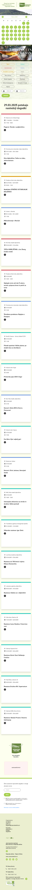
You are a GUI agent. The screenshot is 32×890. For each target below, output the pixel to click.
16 (27, 31)
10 (3, 31)
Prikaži (5, 95)
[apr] (26, 17)
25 (7, 39)
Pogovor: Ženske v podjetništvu (14, 127)
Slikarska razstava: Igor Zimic (13, 530)
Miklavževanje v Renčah (12, 221)
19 (11, 35)
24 (3, 39)
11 (7, 31)
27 (15, 39)
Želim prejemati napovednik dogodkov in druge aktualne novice (15, 878)
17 (3, 35)
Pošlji (7, 794)
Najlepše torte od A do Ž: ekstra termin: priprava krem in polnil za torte (15, 285)
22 (23, 35)
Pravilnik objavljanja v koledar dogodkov (9, 829)
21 (19, 35)
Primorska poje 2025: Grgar (13, 377)
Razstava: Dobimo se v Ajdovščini (15, 593)
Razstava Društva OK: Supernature (15, 686)
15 (23, 31)
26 (11, 39)
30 (27, 39)
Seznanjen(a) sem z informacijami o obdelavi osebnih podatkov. (13, 804)
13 (15, 31)
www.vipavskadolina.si (12, 856)
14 (19, 31)
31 (3, 43)
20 (15, 35)
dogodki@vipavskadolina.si (13, 825)
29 (23, 39)
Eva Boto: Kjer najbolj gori (12, 439)
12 (11, 31)
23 (27, 35)
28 (19, 39)
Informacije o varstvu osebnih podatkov (11, 807)
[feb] (3, 17)
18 (7, 35)
